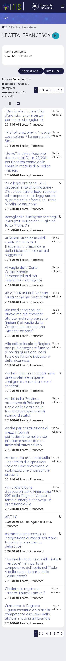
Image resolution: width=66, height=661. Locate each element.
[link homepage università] (42, 6)
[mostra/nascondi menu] (62, 6)
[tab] (9, 103)
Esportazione (30, 71)
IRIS (4, 27)
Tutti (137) (52, 71)
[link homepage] (13, 6)
